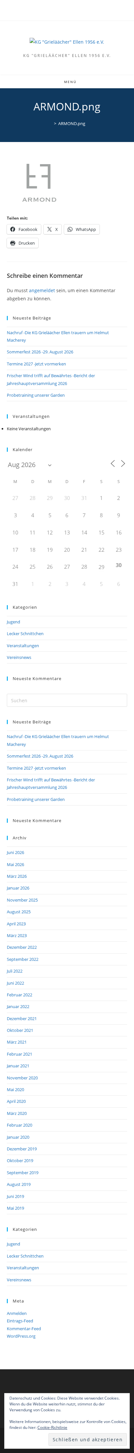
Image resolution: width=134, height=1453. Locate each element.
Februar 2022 (19, 995)
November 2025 (22, 900)
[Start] (50, 123)
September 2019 (22, 1172)
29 (101, 567)
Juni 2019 (15, 1196)
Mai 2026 (15, 864)
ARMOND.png (71, 123)
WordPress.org (21, 1336)
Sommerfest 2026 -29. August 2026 (40, 352)
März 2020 (17, 1113)
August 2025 (19, 912)
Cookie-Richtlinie (52, 1427)
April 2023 (16, 924)
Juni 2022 (15, 983)
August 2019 (19, 1184)
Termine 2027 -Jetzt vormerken (36, 364)
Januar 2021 (18, 1066)
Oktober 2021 (20, 1030)
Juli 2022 (14, 971)
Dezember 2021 (22, 1018)
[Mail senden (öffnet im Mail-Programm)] (71, 9)
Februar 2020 (19, 1125)
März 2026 (17, 876)
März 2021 (17, 1042)
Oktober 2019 (20, 1160)
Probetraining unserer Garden (36, 395)
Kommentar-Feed (24, 1329)
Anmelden (17, 1313)
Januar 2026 (18, 888)
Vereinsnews (19, 657)
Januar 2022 (18, 1006)
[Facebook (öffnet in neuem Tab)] (64, 9)
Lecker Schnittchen (25, 633)
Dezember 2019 (22, 1149)
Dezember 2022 (22, 947)
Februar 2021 (19, 1054)
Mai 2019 (15, 1208)
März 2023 (17, 935)
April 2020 (16, 1101)
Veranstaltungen (23, 645)
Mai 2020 (15, 1089)
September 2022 (22, 959)
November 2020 (22, 1078)
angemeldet (42, 290)
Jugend (13, 622)
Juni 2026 (15, 852)
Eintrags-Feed (20, 1321)
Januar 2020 (18, 1137)
